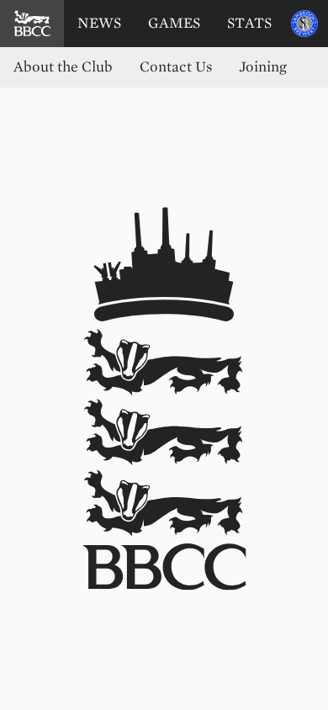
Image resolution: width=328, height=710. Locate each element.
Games (174, 23)
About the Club (63, 67)
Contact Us (176, 67)
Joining (263, 67)
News (99, 23)
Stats (249, 23)
